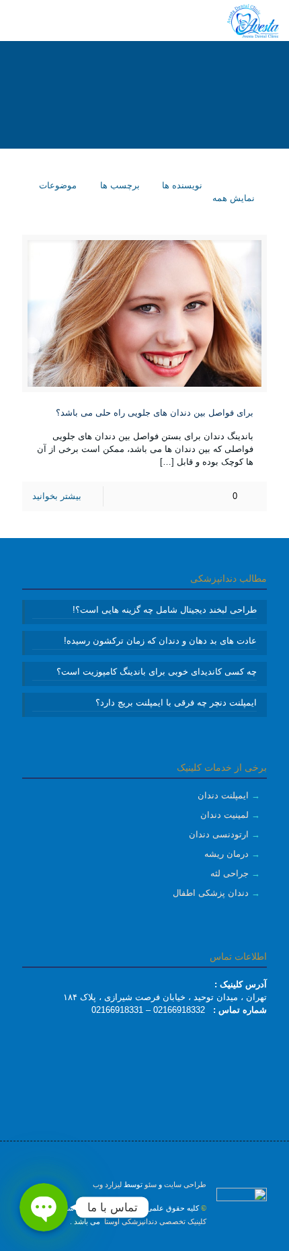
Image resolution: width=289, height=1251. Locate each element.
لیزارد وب (107, 1184)
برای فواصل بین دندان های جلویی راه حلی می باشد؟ (154, 413)
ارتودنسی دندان (219, 834)
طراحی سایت (185, 1184)
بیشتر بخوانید (56, 496)
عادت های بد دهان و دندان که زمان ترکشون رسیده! (160, 641)
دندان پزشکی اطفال (211, 893)
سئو (150, 1184)
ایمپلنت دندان (223, 795)
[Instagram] (145, 1244)
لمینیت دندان (224, 815)
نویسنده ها (180, 185)
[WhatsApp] (163, 1244)
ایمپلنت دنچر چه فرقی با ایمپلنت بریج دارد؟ (176, 702)
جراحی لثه (229, 873)
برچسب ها (118, 185)
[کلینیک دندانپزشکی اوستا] (252, 20)
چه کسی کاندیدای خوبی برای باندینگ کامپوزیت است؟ (156, 672)
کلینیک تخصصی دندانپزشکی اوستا (154, 1221)
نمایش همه (233, 198)
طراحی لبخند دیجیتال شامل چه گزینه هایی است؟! (165, 610)
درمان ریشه (226, 854)
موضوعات (56, 185)
